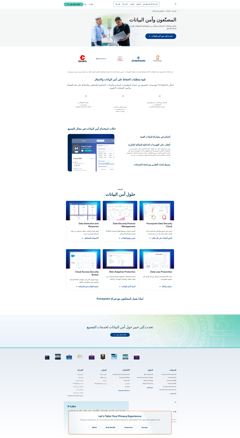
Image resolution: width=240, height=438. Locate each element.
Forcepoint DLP (172, 377)
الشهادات (127, 383)
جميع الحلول (150, 387)
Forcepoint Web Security (169, 386)
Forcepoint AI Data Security (168, 374)
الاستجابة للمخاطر (91, 238)
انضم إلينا (80, 377)
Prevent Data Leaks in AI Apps (145, 377)
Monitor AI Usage (148, 380)
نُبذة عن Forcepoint (78, 383)
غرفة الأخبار (80, 374)
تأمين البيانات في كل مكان (162, 238)
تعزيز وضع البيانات (128, 238)
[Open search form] (85, 4)
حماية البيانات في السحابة (88, 286)
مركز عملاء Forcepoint (100, 383)
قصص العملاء (103, 374)
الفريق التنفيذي (79, 380)
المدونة (104, 380)
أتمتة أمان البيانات (128, 286)
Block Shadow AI (148, 374)
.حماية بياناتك (167, 286)
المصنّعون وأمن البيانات (158, 11)
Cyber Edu (127, 380)
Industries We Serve (124, 390)
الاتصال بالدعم (79, 389)
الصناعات (168, 11)
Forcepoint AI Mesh (124, 377)
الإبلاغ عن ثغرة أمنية (78, 386)
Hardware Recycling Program (75, 396)
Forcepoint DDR (172, 383)
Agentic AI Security (148, 383)
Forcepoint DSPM (171, 380)
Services (127, 386)
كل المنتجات (173, 393)
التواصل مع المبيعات (78, 393)
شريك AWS (103, 377)
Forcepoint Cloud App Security (168, 389)
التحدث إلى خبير (75, 4)
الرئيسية (174, 11)
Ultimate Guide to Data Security (121, 374)
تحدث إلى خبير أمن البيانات (162, 36)
